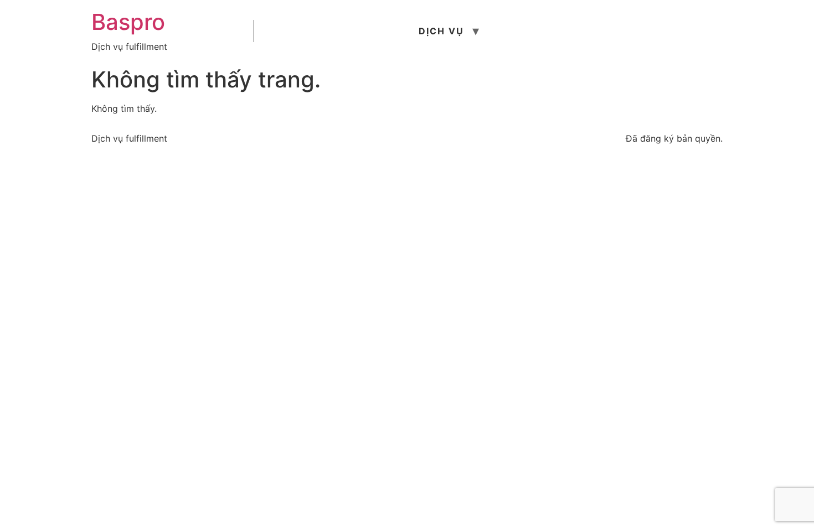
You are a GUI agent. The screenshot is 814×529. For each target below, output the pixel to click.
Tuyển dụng (592, 31)
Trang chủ (294, 31)
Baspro (128, 21)
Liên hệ (666, 31)
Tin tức (518, 31)
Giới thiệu (372, 31)
